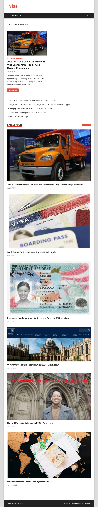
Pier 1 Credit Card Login (18, 116)
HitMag (87, 503)
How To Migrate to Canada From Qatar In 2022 (28, 481)
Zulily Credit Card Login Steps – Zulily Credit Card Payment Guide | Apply (39, 104)
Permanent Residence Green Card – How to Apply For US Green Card (38, 318)
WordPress (77, 503)
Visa (13, 6)
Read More (12, 89)
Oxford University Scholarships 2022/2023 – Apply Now (33, 364)
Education (11, 58)
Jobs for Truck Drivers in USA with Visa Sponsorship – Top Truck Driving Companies (26, 65)
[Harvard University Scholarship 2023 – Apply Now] (49, 396)
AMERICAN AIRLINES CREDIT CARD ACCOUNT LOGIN (32, 100)
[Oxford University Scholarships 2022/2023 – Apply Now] (49, 344)
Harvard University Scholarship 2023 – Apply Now (30, 423)
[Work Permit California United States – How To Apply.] (49, 221)
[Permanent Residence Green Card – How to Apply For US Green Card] (49, 287)
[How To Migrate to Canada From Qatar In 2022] (49, 455)
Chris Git (12, 71)
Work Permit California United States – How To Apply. (31, 252)
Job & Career (20, 58)
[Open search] (88, 16)
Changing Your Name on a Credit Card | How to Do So (30, 108)
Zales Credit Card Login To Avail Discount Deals (27, 112)
